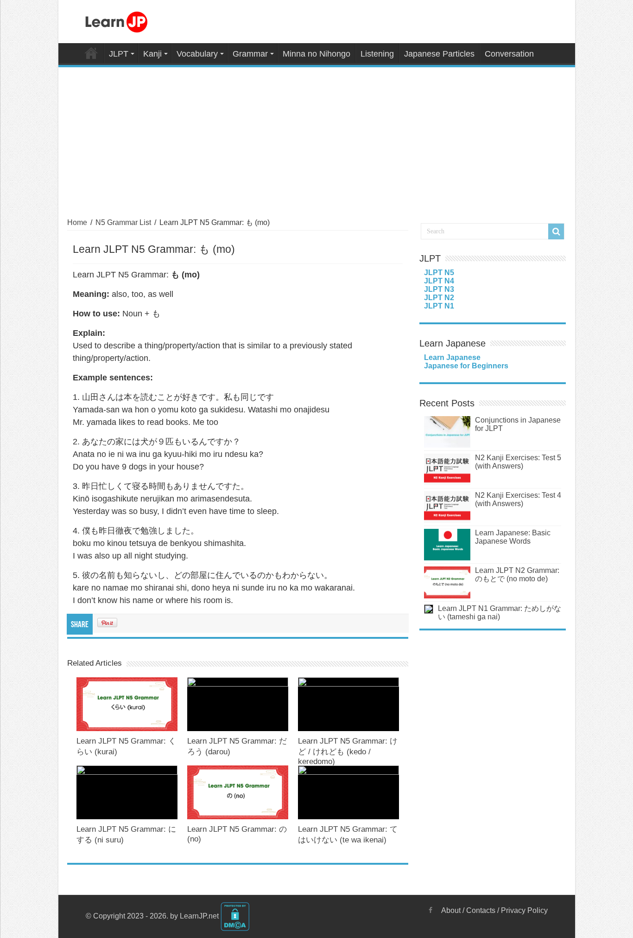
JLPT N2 (439, 298)
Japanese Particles (439, 53)
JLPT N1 (439, 306)
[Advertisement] (316, 137)
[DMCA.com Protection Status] (235, 916)
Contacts (480, 910)
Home (91, 53)
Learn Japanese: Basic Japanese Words (513, 537)
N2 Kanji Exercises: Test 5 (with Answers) (518, 462)
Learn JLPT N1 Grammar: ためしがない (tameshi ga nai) (499, 612)
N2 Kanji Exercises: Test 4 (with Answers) (518, 499)
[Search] (556, 231)
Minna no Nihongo (316, 53)
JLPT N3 (439, 289)
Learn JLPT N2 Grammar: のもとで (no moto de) (517, 574)
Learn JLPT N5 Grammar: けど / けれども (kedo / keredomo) (348, 751)
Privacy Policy (524, 910)
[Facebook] (430, 910)
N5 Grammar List (123, 222)
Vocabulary (197, 53)
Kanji (152, 53)
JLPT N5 (439, 272)
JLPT (118, 53)
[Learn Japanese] (116, 20)
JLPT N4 (439, 281)
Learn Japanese (452, 357)
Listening (377, 53)
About (451, 910)
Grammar (250, 53)
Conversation (509, 53)
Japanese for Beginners (466, 366)
